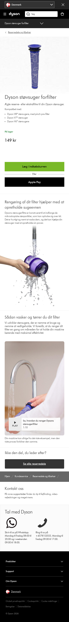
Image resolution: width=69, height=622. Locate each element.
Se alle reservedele (34, 463)
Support (10, 571)
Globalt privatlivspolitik (15, 601)
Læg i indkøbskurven (34, 166)
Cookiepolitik (33, 601)
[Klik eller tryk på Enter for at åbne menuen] (5, 14)
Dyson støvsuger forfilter (17, 23)
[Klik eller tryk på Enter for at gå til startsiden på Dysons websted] (14, 15)
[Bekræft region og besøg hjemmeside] (63, 4)
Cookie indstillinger (49, 601)
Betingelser (10, 606)
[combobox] (29, 4)
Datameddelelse (24, 606)
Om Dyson (11, 581)
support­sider (19, 494)
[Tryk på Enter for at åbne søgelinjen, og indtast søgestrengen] (41, 14)
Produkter (11, 561)
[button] (34, 182)
